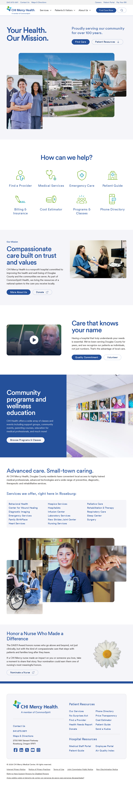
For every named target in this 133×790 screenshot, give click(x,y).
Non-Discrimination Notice (107, 769)
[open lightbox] (34, 340)
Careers (98, 2)
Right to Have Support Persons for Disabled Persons (28, 774)
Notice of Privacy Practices (39, 769)
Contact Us (24, 2)
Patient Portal (109, 2)
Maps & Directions (38, 2)
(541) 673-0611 (12, 2)
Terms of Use (58, 769)
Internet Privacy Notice (16, 769)
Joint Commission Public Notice (80, 769)
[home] (21, 10)
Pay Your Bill (121, 2)
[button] (45, 10)
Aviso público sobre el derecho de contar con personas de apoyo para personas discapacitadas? (45, 778)
